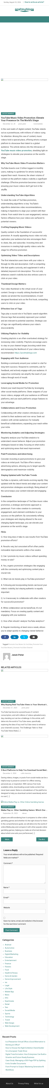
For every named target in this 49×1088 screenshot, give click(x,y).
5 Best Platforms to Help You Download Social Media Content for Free (24, 770)
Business (8, 951)
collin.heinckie (26, 773)
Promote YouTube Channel (22, 647)
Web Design (9, 1023)
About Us (9, 1084)
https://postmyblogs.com (26, 353)
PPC (6, 998)
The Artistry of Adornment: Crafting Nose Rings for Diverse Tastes (43, 839)
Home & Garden (11, 976)
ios (6, 982)
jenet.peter (22, 124)
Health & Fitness (11, 973)
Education (9, 957)
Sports (7, 1014)
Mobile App (9, 992)
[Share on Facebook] (5, 637)
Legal (7, 985)
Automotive (9, 948)
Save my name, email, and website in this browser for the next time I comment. (23, 922)
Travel (7, 1020)
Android (8, 945)
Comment (8, 863)
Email (6, 898)
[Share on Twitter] (24, 637)
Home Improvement (13, 979)
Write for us (38, 1084)
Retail (7, 1004)
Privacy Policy (23, 1084)
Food (7, 970)
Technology (9, 1017)
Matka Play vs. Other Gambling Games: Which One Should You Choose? (24, 810)
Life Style (8, 989)
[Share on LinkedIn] (15, 637)
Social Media (10, 1010)
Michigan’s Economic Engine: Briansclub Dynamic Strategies (9, 839)
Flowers (8, 967)
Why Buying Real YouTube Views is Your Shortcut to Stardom (24, 704)
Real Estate (9, 1001)
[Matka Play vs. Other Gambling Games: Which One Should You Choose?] (24, 802)
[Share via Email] (34, 637)
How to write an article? (34, 2)
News (7, 995)
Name (7, 887)
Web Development (12, 1026)
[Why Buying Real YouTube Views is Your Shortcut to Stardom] (24, 683)
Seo (6, 1007)
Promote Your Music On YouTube (20, 644)
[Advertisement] (24, 50)
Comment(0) (38, 124)
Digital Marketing (11, 954)
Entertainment (8, 113)
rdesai (24, 813)
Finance (8, 964)
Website (7, 908)
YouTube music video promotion (16, 150)
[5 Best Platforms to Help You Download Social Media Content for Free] (24, 749)
